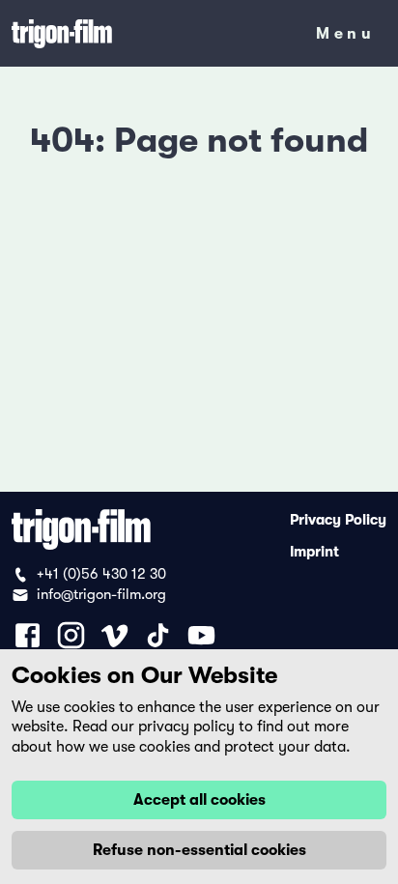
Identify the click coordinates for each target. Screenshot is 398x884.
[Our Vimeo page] (114, 635)
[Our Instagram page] (71, 635)
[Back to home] (151, 33)
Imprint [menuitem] (314, 550)
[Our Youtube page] (201, 635)
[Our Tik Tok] (158, 635)
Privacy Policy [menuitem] (338, 519)
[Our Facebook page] (27, 635)
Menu (345, 37)
